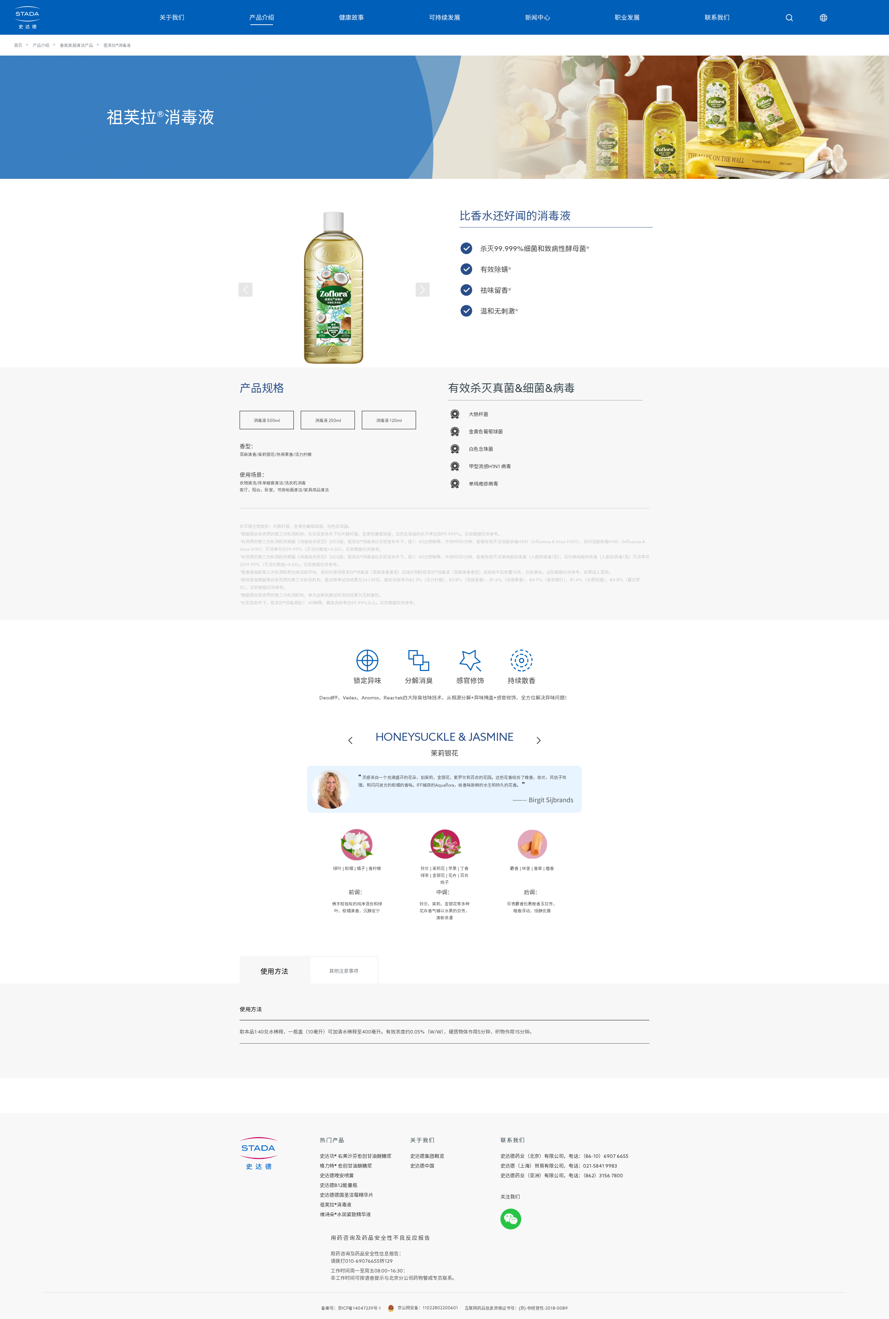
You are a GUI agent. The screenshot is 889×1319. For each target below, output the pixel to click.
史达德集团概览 (427, 1156)
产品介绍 (261, 17)
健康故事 (351, 17)
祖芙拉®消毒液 (117, 45)
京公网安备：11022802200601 (428, 1307)
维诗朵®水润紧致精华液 (345, 1214)
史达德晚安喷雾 (337, 1175)
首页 (18, 45)
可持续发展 (444, 17)
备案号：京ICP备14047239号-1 (351, 1308)
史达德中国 (422, 1165)
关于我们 (171, 17)
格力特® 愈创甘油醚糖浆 (346, 1165)
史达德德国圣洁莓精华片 (346, 1195)
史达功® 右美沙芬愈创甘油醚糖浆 (355, 1156)
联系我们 (717, 17)
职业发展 (627, 17)
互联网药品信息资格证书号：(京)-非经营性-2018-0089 (516, 1308)
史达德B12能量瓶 (338, 1185)
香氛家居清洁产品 (76, 45)
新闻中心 (537, 17)
